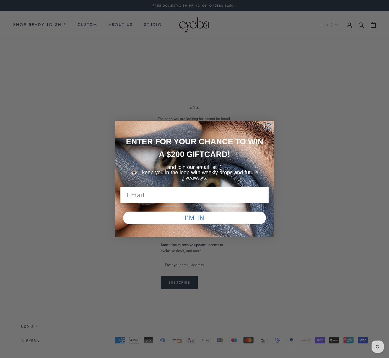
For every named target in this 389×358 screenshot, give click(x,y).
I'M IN (195, 217)
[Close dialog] (268, 126)
